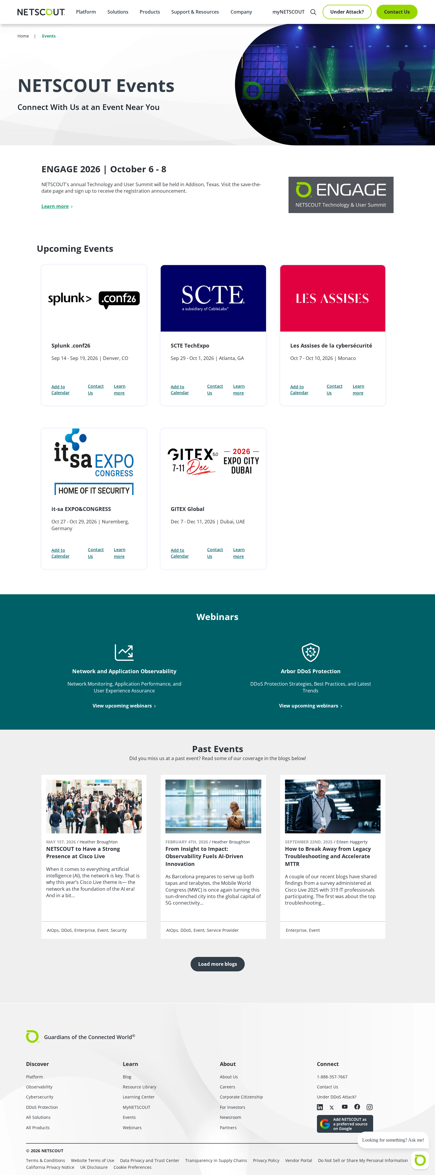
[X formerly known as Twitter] (332, 1107)
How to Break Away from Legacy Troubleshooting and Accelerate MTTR (328, 856)
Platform (86, 12)
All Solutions (38, 1117)
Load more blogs (217, 964)
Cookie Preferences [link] (133, 1167)
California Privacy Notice (50, 1167)
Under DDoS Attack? (336, 1097)
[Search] (313, 12)
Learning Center (139, 1097)
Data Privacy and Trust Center (149, 1160)
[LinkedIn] (320, 1107)
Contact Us (397, 12)
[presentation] (118, 12)
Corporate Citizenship (241, 1097)
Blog (127, 1077)
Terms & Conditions (45, 1160)
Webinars (132, 1127)
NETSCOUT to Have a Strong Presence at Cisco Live (83, 852)
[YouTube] (345, 1107)
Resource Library (139, 1087)
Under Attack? (347, 12)
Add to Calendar (60, 389)
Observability (39, 1087)
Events (129, 1117)
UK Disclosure (94, 1167)
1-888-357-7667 (332, 1077)
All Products (38, 1127)
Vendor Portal (298, 1160)
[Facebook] (357, 1107)
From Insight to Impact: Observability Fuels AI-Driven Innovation (204, 856)
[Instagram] (370, 1107)
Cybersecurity (39, 1097)
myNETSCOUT (288, 12)
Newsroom (230, 1117)
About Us (229, 1077)
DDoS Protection (42, 1107)
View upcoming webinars (122, 705)
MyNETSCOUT (136, 1107)
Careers (227, 1087)
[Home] (41, 12)
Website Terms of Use (92, 1160)
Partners (228, 1127)
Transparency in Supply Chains (216, 1160)
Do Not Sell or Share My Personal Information (363, 1160)
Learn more (55, 206)
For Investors (232, 1107)
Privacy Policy (266, 1160)
